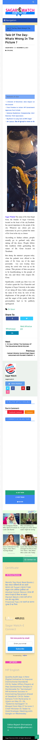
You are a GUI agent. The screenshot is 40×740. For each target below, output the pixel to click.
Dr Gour (14, 26)
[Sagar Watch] (20, 11)
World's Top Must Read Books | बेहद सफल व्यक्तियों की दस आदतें (19, 583)
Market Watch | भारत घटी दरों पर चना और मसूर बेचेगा (18, 598)
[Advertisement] (20, 73)
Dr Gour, (10, 50)
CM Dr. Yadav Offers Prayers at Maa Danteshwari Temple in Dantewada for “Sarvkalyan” (19, 686)
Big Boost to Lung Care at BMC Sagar (19, 119)
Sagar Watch (9, 738)
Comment (29, 412)
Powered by (17, 655)
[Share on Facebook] (12, 318)
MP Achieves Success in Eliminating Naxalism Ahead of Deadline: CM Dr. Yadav (19, 694)
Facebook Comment (15, 412)
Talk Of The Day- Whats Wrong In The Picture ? (19, 38)
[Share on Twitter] (26, 318)
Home (8, 26)
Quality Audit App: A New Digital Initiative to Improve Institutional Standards (19, 679)
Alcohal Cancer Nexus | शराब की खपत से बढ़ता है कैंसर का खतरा (19, 593)
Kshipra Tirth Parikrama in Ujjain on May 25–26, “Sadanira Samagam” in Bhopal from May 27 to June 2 (19, 702)
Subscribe (20, 649)
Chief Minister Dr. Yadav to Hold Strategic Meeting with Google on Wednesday (18, 711)
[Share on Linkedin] (12, 333)
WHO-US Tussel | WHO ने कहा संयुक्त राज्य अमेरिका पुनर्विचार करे (18, 588)
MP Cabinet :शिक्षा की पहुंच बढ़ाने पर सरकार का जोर (21, 121)
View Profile (16, 384)
